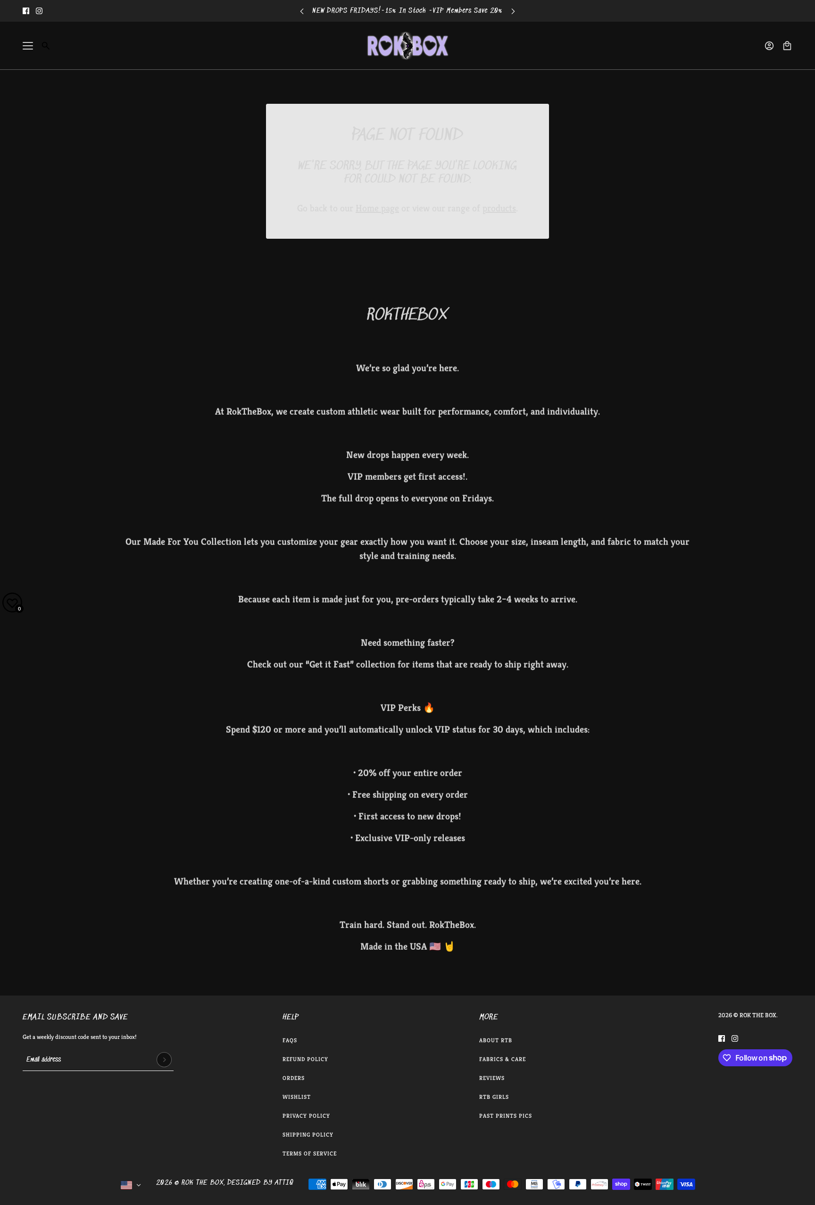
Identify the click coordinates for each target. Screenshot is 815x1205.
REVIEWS (492, 1077)
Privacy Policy (306, 1115)
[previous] (301, 11)
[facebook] (26, 11)
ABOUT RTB (495, 1040)
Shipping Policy (308, 1134)
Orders (294, 1077)
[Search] (46, 46)
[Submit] (164, 1059)
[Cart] (787, 46)
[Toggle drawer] (28, 46)
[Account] (769, 46)
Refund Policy (305, 1059)
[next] (513, 11)
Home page (377, 208)
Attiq (284, 1183)
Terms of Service (310, 1153)
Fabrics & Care (502, 1059)
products (499, 208)
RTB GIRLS (494, 1096)
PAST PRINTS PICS (505, 1115)
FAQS (290, 1040)
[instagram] (39, 11)
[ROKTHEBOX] (407, 45)
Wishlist (297, 1096)
